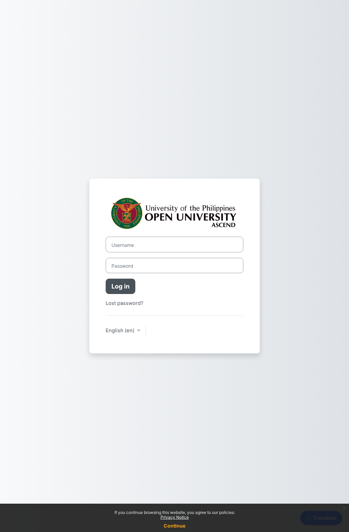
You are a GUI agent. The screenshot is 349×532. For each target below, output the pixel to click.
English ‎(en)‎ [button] (121, 330)
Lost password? (124, 303)
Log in (120, 286)
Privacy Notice (175, 517)
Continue (174, 526)
